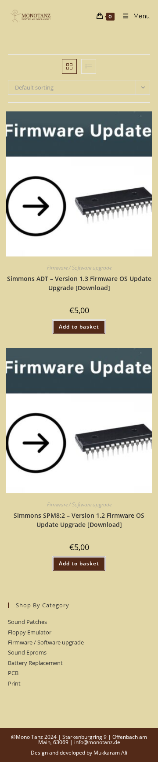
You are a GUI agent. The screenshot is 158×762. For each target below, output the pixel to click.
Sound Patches (27, 622)
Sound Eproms (27, 652)
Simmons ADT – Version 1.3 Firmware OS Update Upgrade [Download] (79, 283)
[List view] (88, 66)
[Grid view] (69, 66)
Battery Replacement (35, 663)
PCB (13, 673)
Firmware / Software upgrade (79, 267)
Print (14, 683)
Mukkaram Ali (110, 752)
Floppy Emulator (29, 632)
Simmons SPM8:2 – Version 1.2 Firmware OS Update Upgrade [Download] (79, 520)
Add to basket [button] (79, 326)
